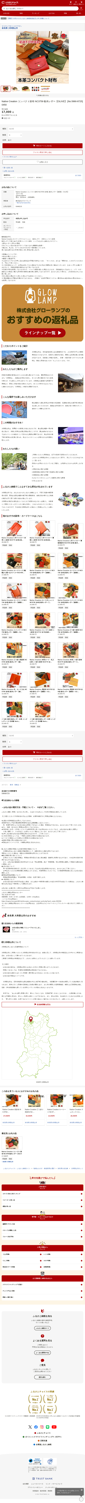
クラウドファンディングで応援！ (13, 1284)
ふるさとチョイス (44, 1433)
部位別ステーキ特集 (9, 1267)
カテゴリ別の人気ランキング (11, 1193)
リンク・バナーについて (54, 1484)
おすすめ (52, 13)
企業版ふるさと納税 (43, 1444)
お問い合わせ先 (9, 171)
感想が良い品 (7, 1206)
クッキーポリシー (51, 1487)
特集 (65, 13)
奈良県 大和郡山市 (8, 1161)
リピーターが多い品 (9, 1200)
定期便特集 (47, 1267)
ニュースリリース (37, 1484)
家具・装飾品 (14, 785)
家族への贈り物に (8, 1297)
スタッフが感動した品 (9, 1230)
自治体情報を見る (44, 1004)
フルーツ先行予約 (8, 1236)
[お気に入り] (81, 1499)
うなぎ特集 (6, 1254)
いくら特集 (47, 1254)
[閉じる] (82, 1490)
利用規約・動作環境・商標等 (42, 1491)
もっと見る (78, 937)
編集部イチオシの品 (9, 1224)
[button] (81, 8)
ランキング (35, 13)
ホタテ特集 (47, 1260)
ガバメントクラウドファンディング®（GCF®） (43, 1437)
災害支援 (43, 1441)
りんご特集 (6, 1260)
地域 (21, 13)
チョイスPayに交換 (9, 1291)
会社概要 (26, 1484)
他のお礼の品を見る (23, 203)
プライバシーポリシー (35, 1487)
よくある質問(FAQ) (42, 1352)
